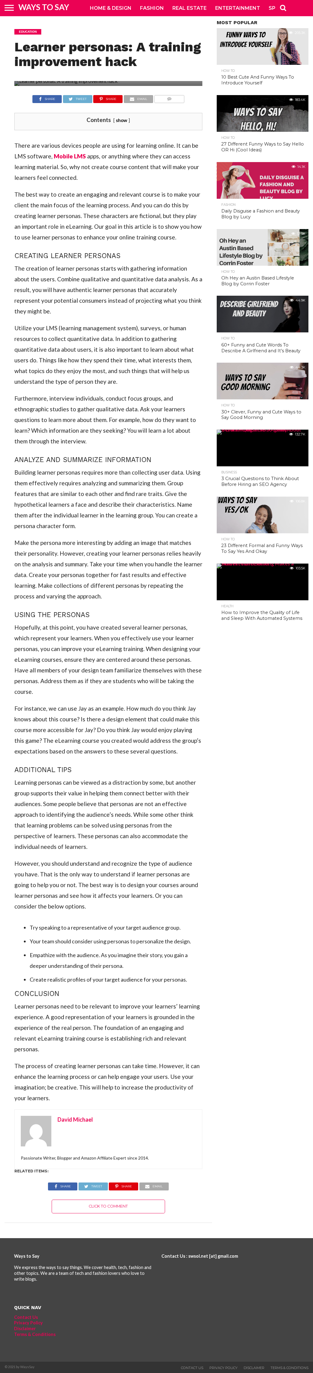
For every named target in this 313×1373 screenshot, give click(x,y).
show (121, 120)
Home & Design (110, 8)
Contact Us (26, 1317)
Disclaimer (25, 1328)
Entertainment (237, 8)
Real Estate (189, 8)
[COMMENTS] (169, 97)
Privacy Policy (28, 1322)
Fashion (152, 8)
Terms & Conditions (35, 1334)
